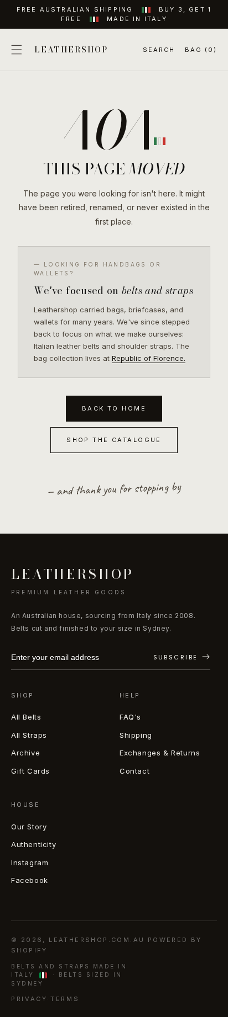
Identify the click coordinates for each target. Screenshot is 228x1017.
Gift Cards (30, 770)
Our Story (28, 826)
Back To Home (114, 408)
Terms (64, 999)
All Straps (29, 735)
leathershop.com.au (96, 940)
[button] (16, 50)
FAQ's (130, 716)
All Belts (26, 716)
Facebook (29, 880)
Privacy (29, 999)
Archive (25, 752)
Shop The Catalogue (114, 440)
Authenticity (33, 844)
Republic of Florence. (148, 358)
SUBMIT (181, 658)
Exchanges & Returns (160, 752)
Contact (134, 770)
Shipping (136, 735)
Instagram (29, 862)
